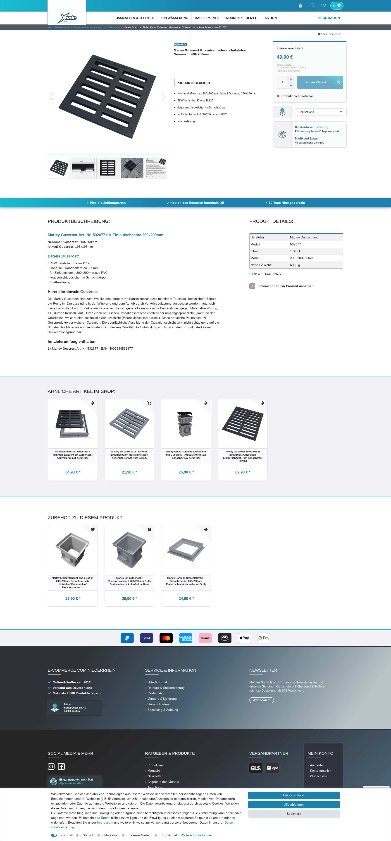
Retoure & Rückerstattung (166, 688)
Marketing (111, 835)
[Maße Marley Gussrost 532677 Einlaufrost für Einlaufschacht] (83, 168)
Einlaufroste (113, 27)
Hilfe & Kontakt (158, 682)
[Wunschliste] (323, 6)
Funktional (169, 835)
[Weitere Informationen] (252, 286)
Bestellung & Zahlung (163, 709)
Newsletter (155, 776)
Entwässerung (174, 18)
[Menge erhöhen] (291, 79)
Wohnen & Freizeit (241, 18)
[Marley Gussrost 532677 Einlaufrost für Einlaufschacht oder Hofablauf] (132, 168)
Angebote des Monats (163, 781)
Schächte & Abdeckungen (87, 27)
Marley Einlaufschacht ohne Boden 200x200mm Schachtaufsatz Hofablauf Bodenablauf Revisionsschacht (72, 583)
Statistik (88, 835)
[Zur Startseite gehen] (49, 27)
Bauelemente (207, 18)
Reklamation (156, 693)
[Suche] (312, 5)
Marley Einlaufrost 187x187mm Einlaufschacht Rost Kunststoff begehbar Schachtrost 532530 (129, 454)
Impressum (105, 822)
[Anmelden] (300, 6)
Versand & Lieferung (162, 698)
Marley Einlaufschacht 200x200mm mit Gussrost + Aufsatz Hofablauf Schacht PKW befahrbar (186, 454)
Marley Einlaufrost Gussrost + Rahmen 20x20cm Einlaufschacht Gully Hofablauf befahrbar (73, 454)
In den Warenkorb (318, 82)
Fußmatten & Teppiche (134, 18)
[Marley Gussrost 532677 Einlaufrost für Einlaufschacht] (107, 168)
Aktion (271, 18)
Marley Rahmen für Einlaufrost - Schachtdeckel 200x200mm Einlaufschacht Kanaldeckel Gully (186, 581)
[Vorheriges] (51, 96)
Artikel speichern (330, 34)
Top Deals (155, 787)
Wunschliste (318, 776)
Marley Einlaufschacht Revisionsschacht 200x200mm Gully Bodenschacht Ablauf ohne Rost (129, 581)
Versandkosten (158, 704)
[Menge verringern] (291, 85)
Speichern (294, 813)
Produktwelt (156, 765)
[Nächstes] (163, 96)
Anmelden (317, 765)
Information (328, 18)
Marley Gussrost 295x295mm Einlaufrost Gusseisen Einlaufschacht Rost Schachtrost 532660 (242, 456)
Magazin (154, 770)
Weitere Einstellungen (196, 835)
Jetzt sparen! (261, 700)
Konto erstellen (320, 770)
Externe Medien (140, 835)
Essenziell (65, 835)
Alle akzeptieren (294, 795)
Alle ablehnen (294, 804)
